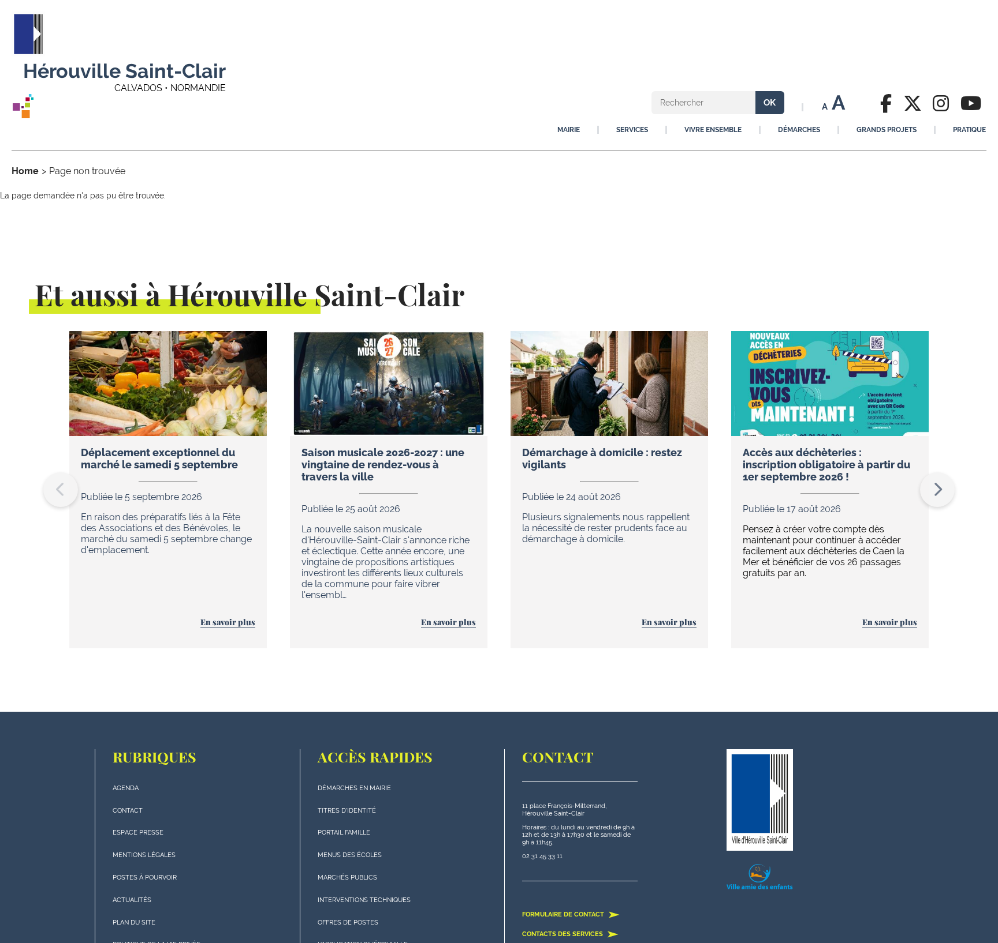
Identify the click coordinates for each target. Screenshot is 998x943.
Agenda (126, 788)
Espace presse (138, 832)
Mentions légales (144, 855)
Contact (128, 810)
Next (937, 489)
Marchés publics (347, 877)
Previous (60, 489)
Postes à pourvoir (145, 877)
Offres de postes (348, 922)
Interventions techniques (364, 900)
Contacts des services (563, 934)
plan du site (134, 922)
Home (25, 171)
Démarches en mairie (354, 788)
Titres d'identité (347, 810)
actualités (132, 900)
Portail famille (344, 832)
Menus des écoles (350, 855)
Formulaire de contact (564, 914)
